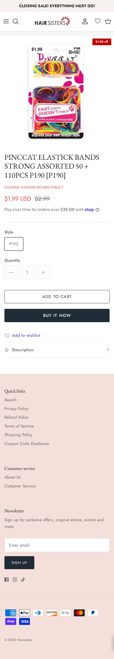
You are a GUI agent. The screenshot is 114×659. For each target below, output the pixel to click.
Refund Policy (16, 417)
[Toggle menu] (6, 21)
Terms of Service (19, 426)
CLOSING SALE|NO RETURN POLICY (33, 187)
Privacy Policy (16, 409)
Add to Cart (57, 297)
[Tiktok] (23, 579)
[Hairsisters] (53, 21)
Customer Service (20, 486)
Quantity (12, 260)
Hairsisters (24, 639)
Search (10, 400)
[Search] (18, 21)
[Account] (83, 21)
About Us (12, 477)
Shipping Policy (18, 435)
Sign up (19, 562)
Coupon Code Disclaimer (26, 444)
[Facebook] (6, 579)
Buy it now (57, 315)
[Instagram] (15, 579)
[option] (57, 93)
